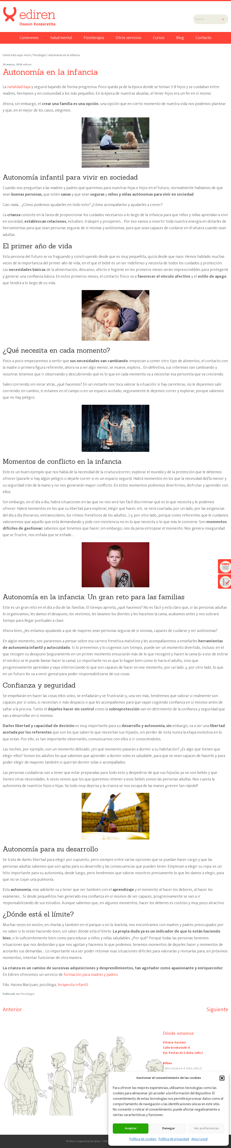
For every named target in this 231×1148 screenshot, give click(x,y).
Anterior (12, 1009)
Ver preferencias (206, 1128)
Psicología (27, 994)
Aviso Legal (199, 1139)
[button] (222, 1078)
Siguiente (217, 1009)
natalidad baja (18, 87)
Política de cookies (142, 1139)
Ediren (20, 12)
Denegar (168, 1128)
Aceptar (131, 1128)
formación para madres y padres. (91, 974)
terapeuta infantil (73, 984)
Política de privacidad (174, 1139)
